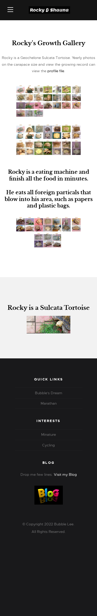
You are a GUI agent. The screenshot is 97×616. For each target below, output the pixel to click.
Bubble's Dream (48, 393)
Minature (48, 434)
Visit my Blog (65, 474)
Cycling (48, 445)
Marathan (49, 403)
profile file (55, 71)
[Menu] (10, 9)
